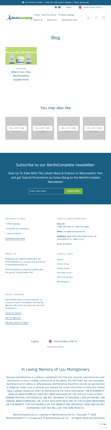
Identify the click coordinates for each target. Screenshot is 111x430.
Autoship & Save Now (15, 238)
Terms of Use (63, 264)
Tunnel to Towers (13, 313)
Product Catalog (67, 14)
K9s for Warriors (13, 317)
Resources (52, 19)
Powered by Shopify (55, 347)
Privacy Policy (63, 268)
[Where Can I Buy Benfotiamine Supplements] (21, 56)
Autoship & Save (69, 19)
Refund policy (63, 281)
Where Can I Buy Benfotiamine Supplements (21, 76)
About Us (38, 19)
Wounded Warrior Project (16, 322)
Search (60, 259)
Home (37, 14)
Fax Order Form (64, 272)
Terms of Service (65, 277)
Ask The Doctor (49, 14)
